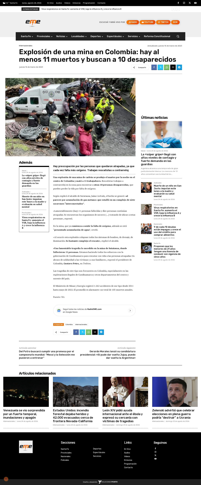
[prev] (173, 9)
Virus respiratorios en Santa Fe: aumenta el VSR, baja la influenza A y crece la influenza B (33, 222)
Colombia (69, 324)
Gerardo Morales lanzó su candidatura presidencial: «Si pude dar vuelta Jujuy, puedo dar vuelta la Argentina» (108, 354)
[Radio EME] (33, 22)
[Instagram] (184, 3)
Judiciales (25, 192)
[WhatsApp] (166, 67)
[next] (178, 9)
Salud (24, 170)
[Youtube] (195, 3)
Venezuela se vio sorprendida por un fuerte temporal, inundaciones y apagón (24, 414)
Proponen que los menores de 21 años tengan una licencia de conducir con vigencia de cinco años (167, 251)
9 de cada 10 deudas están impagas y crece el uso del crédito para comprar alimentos (80, 9)
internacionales (81, 324)
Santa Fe (157, 243)
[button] (178, 36)
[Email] (173, 67)
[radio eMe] (38, 447)
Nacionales (158, 224)
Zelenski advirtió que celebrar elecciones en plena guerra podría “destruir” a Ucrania (173, 414)
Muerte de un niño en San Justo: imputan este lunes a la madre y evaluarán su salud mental (34, 201)
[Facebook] (178, 3)
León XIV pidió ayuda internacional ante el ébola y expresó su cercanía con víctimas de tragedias (123, 416)
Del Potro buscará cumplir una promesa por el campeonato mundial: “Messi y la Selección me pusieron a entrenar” (47, 354)
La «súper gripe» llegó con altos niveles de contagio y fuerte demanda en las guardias (34, 180)
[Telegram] (179, 67)
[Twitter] (190, 3)
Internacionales (25, 46)
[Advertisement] (161, 92)
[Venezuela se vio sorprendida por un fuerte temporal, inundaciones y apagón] (26, 392)
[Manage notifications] (6, 479)
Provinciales (26, 212)
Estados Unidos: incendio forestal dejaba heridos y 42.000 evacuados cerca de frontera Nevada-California (73, 416)
